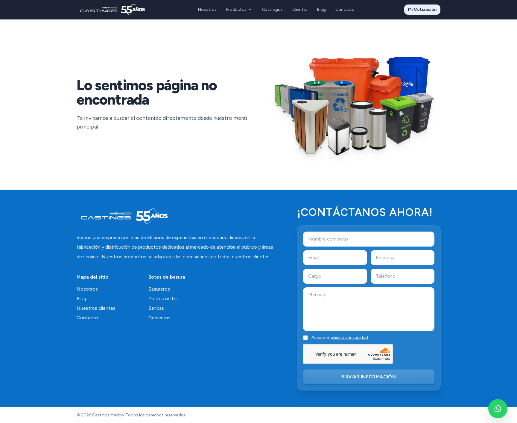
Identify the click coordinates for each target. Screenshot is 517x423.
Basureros (159, 289)
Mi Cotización (422, 9)
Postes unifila (163, 298)
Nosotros (207, 9)
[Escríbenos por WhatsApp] (497, 408)
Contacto (345, 9)
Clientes (300, 9)
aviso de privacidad (349, 337)
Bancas (156, 308)
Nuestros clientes (96, 308)
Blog (321, 9)
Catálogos (272, 9)
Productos (236, 9)
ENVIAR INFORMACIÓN (369, 377)
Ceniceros (159, 318)
